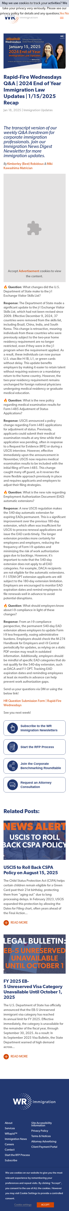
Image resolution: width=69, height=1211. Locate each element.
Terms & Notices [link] (41, 1136)
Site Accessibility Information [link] (41, 1124)
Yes (62, 13)
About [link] (8, 1123)
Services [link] (10, 1128)
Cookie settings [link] (22, 1205)
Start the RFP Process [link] (17, 1155)
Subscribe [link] (11, 1160)
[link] (34, 1109)
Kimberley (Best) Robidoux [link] (25, 164)
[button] (62, 17)
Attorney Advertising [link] (43, 1141)
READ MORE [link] (19, 922)
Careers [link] (9, 1144)
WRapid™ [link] (11, 1134)
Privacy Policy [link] (39, 1131)
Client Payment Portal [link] (44, 1147)
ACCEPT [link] (45, 1205)
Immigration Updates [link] (38, 110)
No (67, 13)
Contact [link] (10, 1150)
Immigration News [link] (16, 1139)
